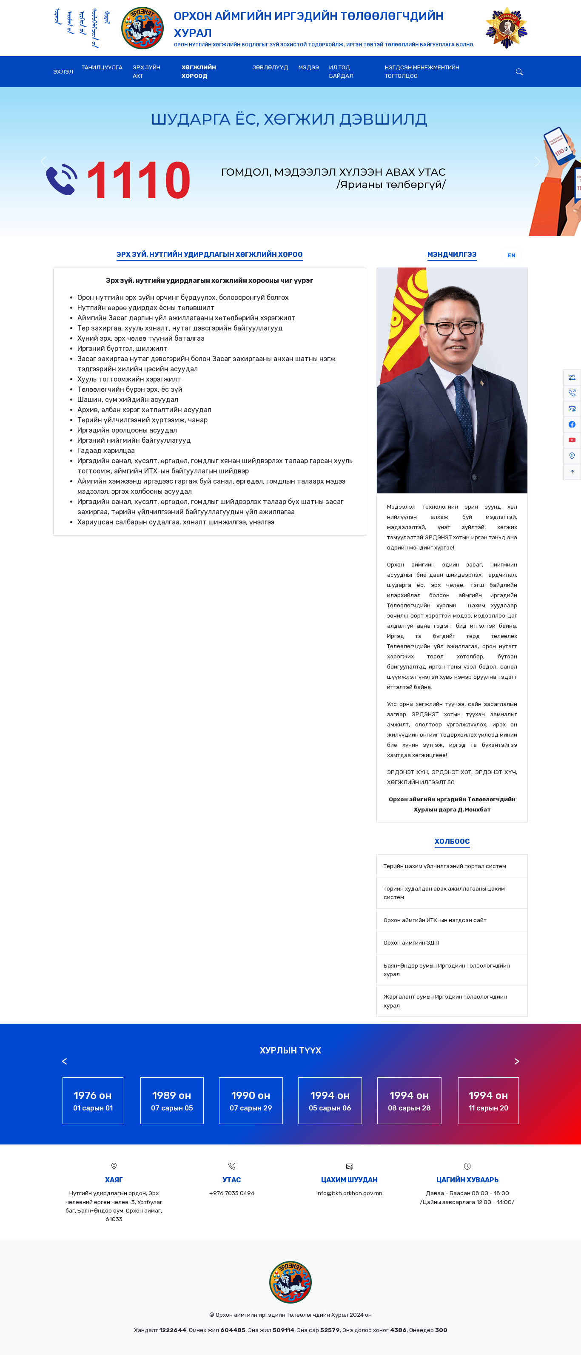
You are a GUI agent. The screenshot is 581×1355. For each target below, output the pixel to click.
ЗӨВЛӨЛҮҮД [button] (270, 67)
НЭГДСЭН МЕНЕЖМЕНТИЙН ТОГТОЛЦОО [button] (422, 71)
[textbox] (209, 402)
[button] (502, 65)
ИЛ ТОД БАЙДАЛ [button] (341, 71)
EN (511, 255)
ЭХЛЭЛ (63, 71)
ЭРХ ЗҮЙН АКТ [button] (146, 71)
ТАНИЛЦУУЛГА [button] (102, 67)
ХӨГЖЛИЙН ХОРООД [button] (199, 71)
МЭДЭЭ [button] (309, 67)
